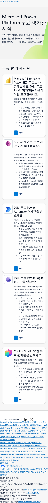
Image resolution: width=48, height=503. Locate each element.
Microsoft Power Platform (20, 454)
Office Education (39, 433)
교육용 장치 (34, 430)
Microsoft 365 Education (23, 433)
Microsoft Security (17, 442)
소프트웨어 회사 (38, 454)
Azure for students (7, 439)
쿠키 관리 (30, 472)
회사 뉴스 (36, 457)
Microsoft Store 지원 (33, 427)
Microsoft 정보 (25, 457)
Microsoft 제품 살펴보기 (28, 425)
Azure (27, 442)
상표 (45, 472)
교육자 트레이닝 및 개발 (10, 436)
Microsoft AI (5, 442)
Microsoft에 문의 (33, 469)
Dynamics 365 (35, 442)
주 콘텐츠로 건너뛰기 (9, 1)
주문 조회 (8, 430)
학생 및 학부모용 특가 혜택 (32, 436)
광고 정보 (4, 475)
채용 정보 (15, 457)
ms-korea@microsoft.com (35, 489)
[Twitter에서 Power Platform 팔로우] (32, 419)
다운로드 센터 (19, 427)
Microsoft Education (21, 430)
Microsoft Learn (34, 448)
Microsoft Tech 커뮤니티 (24, 451)
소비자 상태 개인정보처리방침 (13, 469)
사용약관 (38, 472)
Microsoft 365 (11, 425)
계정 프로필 (7, 427)
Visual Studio (5, 457)
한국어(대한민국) (7, 463)
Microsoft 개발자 (20, 448)
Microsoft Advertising (20, 445)
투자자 (16, 460)
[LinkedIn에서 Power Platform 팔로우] (26, 419)
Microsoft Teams (6, 448)
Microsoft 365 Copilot (38, 445)
